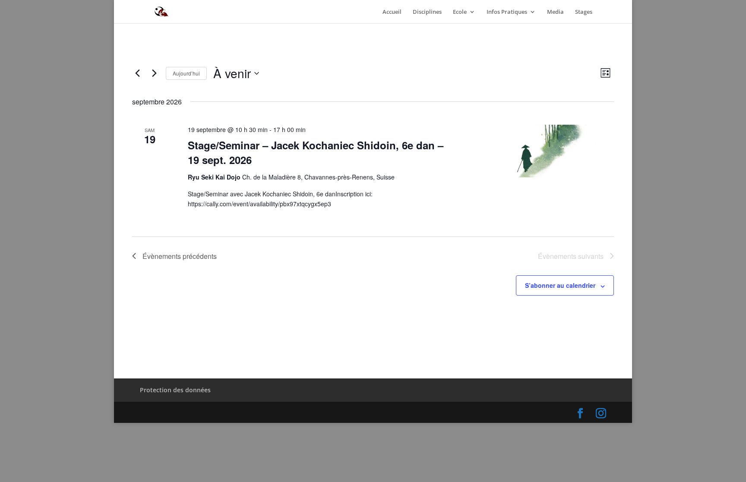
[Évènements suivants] (154, 73)
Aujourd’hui (186, 73)
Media (555, 12)
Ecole (460, 12)
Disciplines (427, 12)
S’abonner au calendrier (560, 285)
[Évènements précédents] (137, 73)
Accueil (391, 12)
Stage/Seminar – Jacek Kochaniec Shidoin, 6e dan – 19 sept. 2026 (315, 152)
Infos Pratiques (507, 12)
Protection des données (175, 390)
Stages (583, 12)
